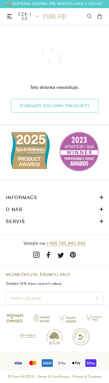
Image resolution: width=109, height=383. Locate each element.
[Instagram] (36, 256)
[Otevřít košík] (100, 17)
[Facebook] (48, 256)
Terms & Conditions (53, 377)
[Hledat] (89, 16)
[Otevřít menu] (9, 16)
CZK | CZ (25, 16)
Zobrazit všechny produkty (54, 105)
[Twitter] (61, 255)
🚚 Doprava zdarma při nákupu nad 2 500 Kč (55, 4)
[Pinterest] (73, 256)
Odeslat (96, 298)
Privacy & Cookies (86, 377)
